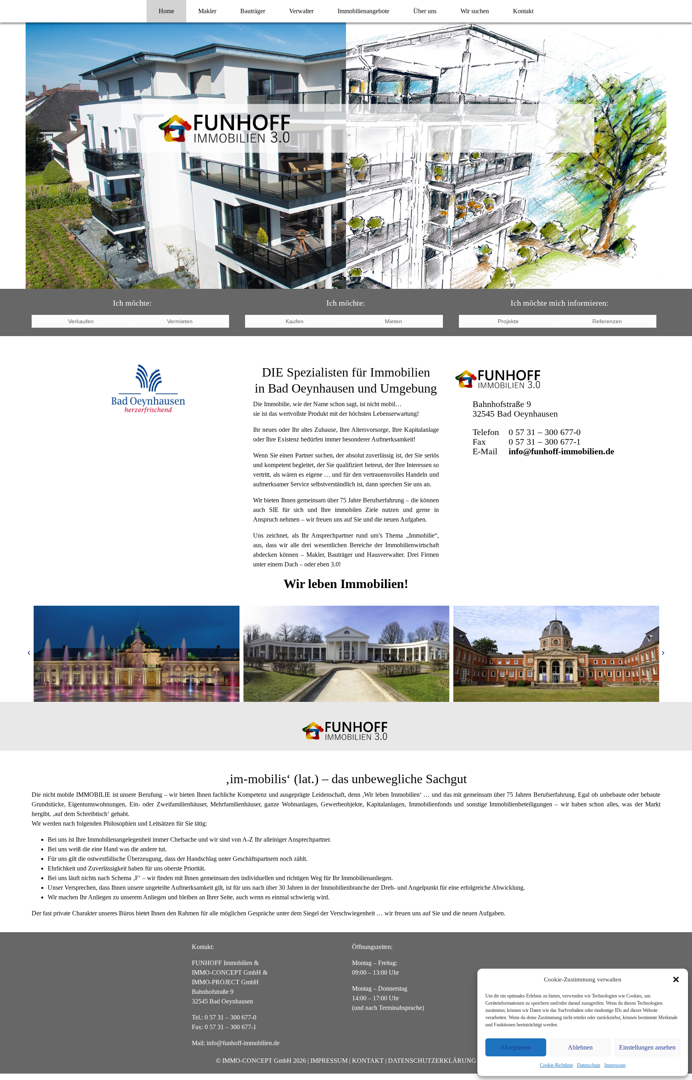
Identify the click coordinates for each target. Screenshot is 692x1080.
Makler (207, 11)
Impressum (615, 1065)
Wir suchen (475, 11)
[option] (136, 654)
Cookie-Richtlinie (556, 1065)
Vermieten (180, 321)
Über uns (425, 11)
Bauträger (252, 11)
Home (166, 11)
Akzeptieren (515, 1047)
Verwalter (301, 11)
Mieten (393, 321)
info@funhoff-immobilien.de (561, 451)
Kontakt (523, 11)
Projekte (508, 321)
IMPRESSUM (329, 1060)
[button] (676, 979)
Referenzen (607, 321)
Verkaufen (81, 321)
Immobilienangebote (363, 11)
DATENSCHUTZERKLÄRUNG (432, 1060)
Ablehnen (580, 1047)
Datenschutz (588, 1065)
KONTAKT (368, 1060)
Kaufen (295, 321)
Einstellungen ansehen (647, 1047)
